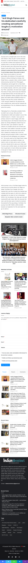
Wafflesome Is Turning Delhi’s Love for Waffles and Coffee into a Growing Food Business (18, 412)
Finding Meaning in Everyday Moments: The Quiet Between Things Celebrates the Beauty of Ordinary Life (7, 303)
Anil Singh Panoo (7, 213)
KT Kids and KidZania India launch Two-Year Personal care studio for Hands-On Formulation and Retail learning (21, 285)
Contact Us (17, 551)
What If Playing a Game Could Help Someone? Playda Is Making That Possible (18, 405)
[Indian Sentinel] (9, 5)
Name (3, 336)
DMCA (21, 551)
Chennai (9, 525)
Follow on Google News (14, 553)
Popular (4, 372)
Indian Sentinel (6, 32)
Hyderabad (9, 530)
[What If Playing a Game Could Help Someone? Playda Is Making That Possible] (5, 405)
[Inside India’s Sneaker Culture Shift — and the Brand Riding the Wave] (5, 388)
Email (2, 342)
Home (3, 12)
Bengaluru (4, 525)
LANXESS (4, 532)
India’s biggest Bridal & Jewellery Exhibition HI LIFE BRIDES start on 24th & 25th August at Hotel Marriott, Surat (17, 379)
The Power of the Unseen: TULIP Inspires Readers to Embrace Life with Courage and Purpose (20, 303)
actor (19, 522)
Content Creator (20, 213)
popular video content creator (14, 217)
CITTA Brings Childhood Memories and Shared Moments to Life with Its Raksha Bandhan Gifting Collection (16, 174)
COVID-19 (15, 525)
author (23, 522)
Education (13, 527)
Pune (14, 532)
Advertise (12, 551)
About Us (7, 551)
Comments (22, 372)
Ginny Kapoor (19, 527)
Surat (11, 534)
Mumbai (9, 532)
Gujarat (3, 530)
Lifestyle (8, 12)
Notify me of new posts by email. (9, 360)
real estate (19, 532)
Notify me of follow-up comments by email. (12, 358)
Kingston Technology (17, 530)
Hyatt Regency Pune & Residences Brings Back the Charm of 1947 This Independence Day (7, 284)
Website (3, 347)
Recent (13, 372)
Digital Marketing (5, 527)
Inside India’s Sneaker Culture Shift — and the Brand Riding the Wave (18, 388)
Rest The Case (5, 534)
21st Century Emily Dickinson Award (9, 522)
